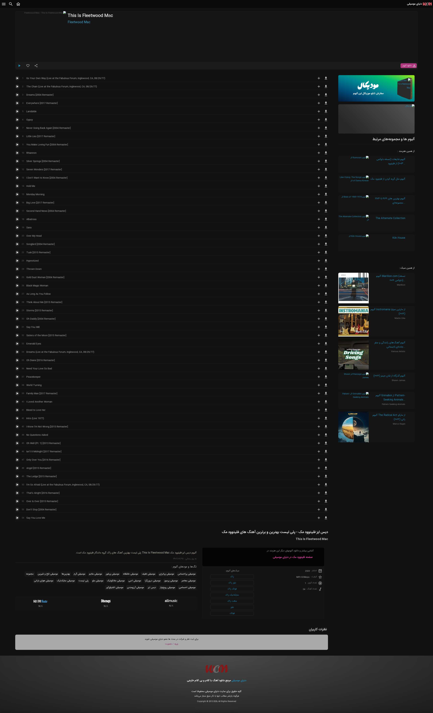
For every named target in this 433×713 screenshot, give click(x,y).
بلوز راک (232, 583)
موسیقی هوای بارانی (43, 581)
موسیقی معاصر (188, 581)
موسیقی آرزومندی (135, 588)
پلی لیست (83, 581)
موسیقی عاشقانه (130, 574)
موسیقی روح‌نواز (167, 588)
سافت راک (232, 601)
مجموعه (29, 574)
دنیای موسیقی (238, 680)
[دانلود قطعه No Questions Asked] (326, 436)
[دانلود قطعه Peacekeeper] (326, 378)
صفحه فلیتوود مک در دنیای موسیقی (293, 557)
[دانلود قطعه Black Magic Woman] (326, 287)
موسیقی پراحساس (187, 574)
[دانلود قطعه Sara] (326, 229)
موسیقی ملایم (95, 574)
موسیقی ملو (97, 581)
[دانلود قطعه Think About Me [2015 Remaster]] (326, 303)
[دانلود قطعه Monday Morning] (326, 196)
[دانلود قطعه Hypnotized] (326, 262)
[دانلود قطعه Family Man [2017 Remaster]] (326, 395)
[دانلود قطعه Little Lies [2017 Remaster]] (326, 137)
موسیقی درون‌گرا (153, 581)
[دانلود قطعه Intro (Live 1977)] (326, 420)
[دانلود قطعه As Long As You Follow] (326, 295)
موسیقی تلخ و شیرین (48, 574)
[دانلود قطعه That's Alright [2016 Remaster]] (326, 494)
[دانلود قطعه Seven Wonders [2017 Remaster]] (326, 171)
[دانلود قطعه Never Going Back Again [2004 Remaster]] (326, 129)
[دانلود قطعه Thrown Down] (326, 270)
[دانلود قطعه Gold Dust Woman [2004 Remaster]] (326, 278)
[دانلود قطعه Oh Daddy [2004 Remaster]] (326, 320)
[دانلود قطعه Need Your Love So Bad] (326, 370)
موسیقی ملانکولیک (116, 581)
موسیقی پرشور (112, 574)
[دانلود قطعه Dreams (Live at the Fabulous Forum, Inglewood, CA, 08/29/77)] (326, 353)
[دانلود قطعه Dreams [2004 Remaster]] (326, 96)
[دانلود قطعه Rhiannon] (326, 154)
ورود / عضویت (171, 644)
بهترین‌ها (66, 574)
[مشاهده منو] (3, 6)
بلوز (232, 607)
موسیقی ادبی (134, 581)
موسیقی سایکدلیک (66, 581)
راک (232, 577)
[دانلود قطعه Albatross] (326, 220)
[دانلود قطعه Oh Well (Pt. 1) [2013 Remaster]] (326, 444)
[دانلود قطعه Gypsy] (326, 121)
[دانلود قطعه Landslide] (326, 113)
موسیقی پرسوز (171, 581)
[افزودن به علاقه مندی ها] (28, 67)
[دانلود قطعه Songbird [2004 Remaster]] (326, 245)
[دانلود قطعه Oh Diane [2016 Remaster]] (326, 361)
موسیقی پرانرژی (166, 574)
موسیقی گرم (79, 574)
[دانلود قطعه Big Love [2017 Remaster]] (326, 204)
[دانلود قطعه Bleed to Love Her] (326, 411)
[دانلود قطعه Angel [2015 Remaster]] (326, 469)
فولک (232, 613)
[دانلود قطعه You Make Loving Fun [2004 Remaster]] (326, 146)
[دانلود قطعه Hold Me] (326, 187)
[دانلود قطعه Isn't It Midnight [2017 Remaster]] (326, 453)
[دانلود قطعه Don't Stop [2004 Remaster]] (326, 511)
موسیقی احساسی (187, 588)
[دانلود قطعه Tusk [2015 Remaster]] (326, 254)
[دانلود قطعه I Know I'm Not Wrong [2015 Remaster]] (326, 428)
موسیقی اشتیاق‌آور (114, 588)
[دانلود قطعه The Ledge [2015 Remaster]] (326, 478)
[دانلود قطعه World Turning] (326, 386)
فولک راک (232, 589)
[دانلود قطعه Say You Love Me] (326, 519)
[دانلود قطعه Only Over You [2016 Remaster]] (326, 461)
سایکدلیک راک (232, 595)
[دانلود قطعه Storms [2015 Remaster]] (326, 312)
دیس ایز (152, 588)
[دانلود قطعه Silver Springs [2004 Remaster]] (326, 162)
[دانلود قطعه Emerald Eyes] (326, 345)
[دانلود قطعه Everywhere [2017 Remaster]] (326, 104)
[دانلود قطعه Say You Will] (326, 328)
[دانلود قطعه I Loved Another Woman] (326, 403)
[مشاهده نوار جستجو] (10, 6)
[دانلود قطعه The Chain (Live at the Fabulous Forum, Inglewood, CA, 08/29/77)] (326, 88)
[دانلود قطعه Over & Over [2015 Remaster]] (326, 502)
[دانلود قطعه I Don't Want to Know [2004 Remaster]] (326, 179)
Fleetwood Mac (79, 22)
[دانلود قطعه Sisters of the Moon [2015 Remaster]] (326, 337)
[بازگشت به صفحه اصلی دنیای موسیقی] (18, 6)
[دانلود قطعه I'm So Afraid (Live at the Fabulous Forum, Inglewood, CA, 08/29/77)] (326, 486)
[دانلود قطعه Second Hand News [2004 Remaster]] (326, 212)
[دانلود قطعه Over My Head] (326, 237)
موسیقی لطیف (148, 574)
